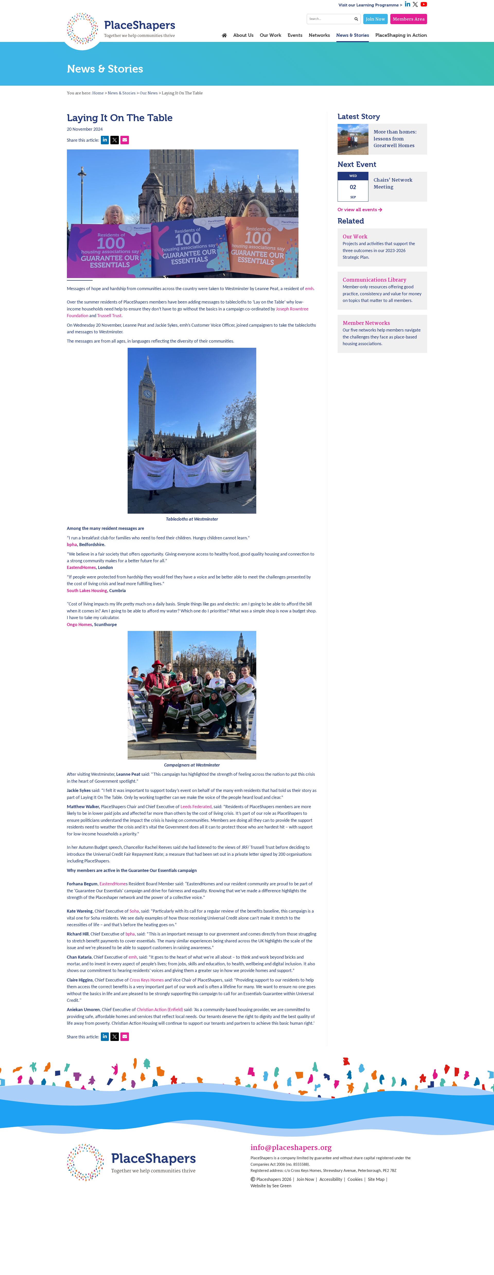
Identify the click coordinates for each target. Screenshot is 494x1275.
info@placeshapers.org (291, 1148)
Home (98, 93)
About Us (243, 35)
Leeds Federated (196, 807)
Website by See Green (271, 1186)
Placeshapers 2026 (274, 1180)
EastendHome (113, 884)
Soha (134, 911)
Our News (149, 93)
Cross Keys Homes (147, 980)
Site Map (376, 1180)
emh (309, 289)
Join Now (375, 19)
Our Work (270, 35)
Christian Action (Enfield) (160, 1010)
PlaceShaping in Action (401, 35)
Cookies (355, 1180)
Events (295, 35)
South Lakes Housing (87, 591)
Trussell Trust (109, 316)
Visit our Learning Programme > (370, 5)
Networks (319, 35)
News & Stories (352, 35)
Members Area (409, 19)
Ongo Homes (79, 625)
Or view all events (357, 209)
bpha (72, 545)
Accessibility (331, 1180)
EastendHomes (81, 568)
